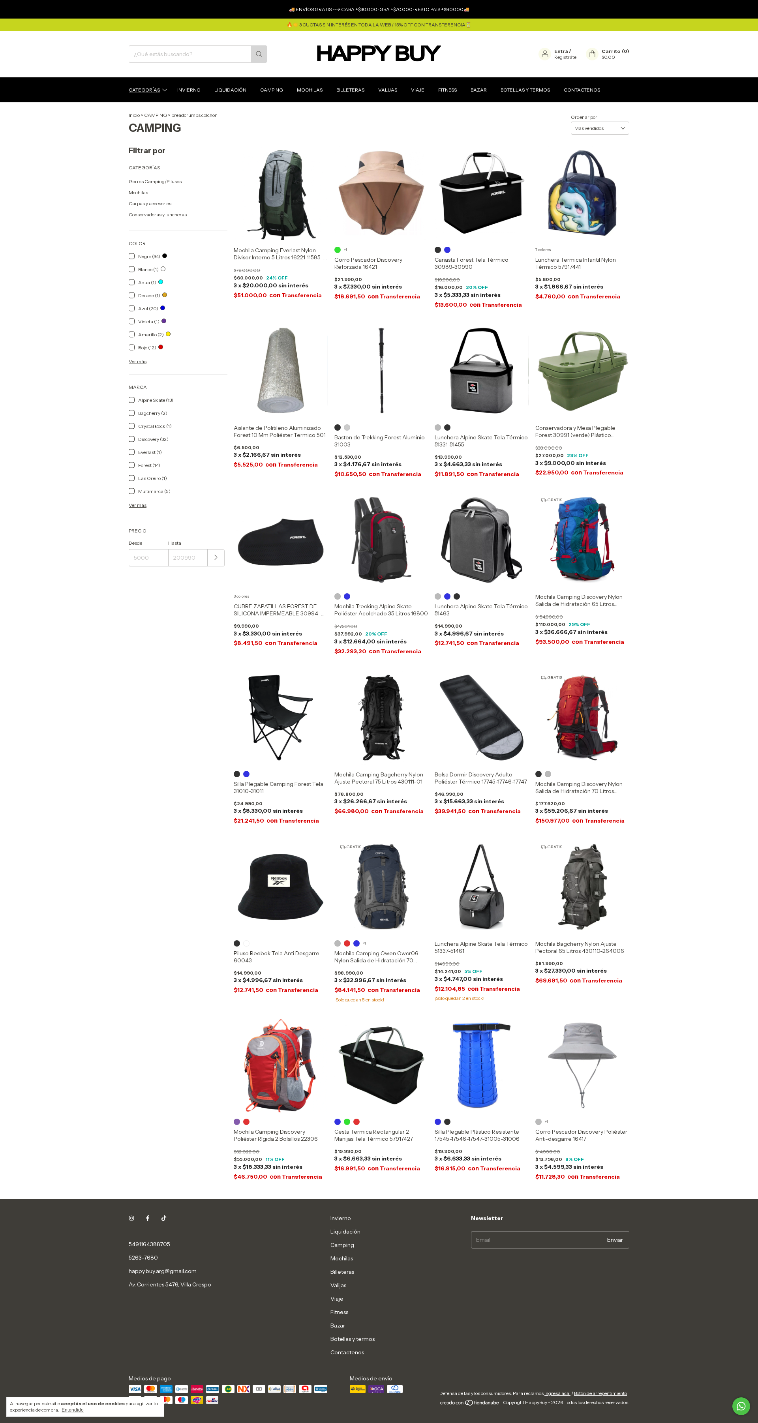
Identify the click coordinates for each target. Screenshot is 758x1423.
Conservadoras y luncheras (158, 214)
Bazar (479, 90)
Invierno (189, 90)
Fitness (447, 90)
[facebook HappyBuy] (147, 1218)
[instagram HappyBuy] (131, 1218)
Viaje (417, 90)
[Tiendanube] (470, 1404)
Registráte (565, 57)
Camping (271, 90)
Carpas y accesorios (150, 203)
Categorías (144, 90)
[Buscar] (259, 54)
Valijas (387, 90)
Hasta (174, 543)
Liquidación (230, 90)
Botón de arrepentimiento (600, 1393)
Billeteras (350, 90)
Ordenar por (584, 117)
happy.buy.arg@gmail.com (163, 1271)
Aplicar (216, 557)
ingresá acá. (557, 1393)
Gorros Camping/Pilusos (155, 181)
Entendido (73, 1410)
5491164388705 (149, 1244)
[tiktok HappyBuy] (164, 1218)
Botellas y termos (525, 90)
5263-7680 (143, 1257)
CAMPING (155, 115)
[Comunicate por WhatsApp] (741, 1406)
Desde (135, 543)
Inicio (134, 115)
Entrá (561, 51)
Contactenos (582, 90)
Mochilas (310, 90)
